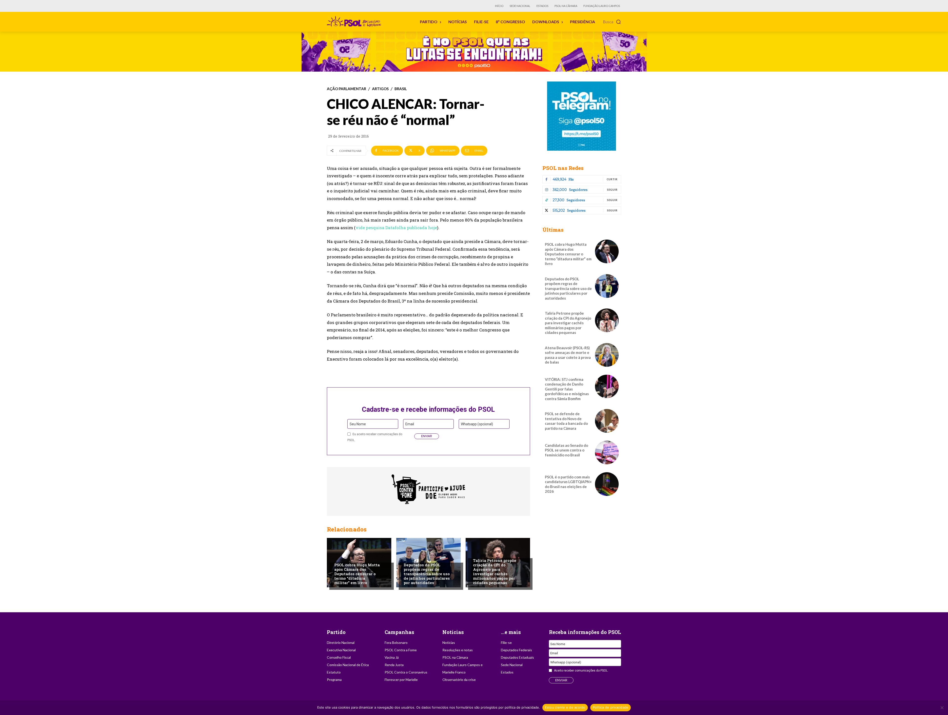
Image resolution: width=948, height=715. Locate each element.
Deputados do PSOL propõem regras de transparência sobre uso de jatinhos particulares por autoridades (427, 573)
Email (409, 424)
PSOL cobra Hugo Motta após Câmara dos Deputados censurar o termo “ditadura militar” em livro (357, 573)
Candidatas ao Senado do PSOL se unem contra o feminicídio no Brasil (566, 450)
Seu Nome (358, 424)
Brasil (401, 89)
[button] (612, 22)
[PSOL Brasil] (355, 21)
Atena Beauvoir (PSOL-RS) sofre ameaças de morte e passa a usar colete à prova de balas (568, 355)
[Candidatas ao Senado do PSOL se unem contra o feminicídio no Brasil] (607, 452)
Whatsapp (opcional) (477, 424)
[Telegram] (581, 116)
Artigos (380, 89)
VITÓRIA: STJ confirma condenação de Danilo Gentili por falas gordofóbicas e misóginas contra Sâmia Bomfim (567, 389)
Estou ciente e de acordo (565, 707)
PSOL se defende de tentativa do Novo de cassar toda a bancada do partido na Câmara (566, 420)
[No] (941, 707)
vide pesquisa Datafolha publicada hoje (396, 227)
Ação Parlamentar (346, 89)
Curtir (612, 179)
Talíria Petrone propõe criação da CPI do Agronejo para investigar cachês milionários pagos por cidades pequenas (494, 571)
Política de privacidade (611, 707)
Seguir (612, 189)
